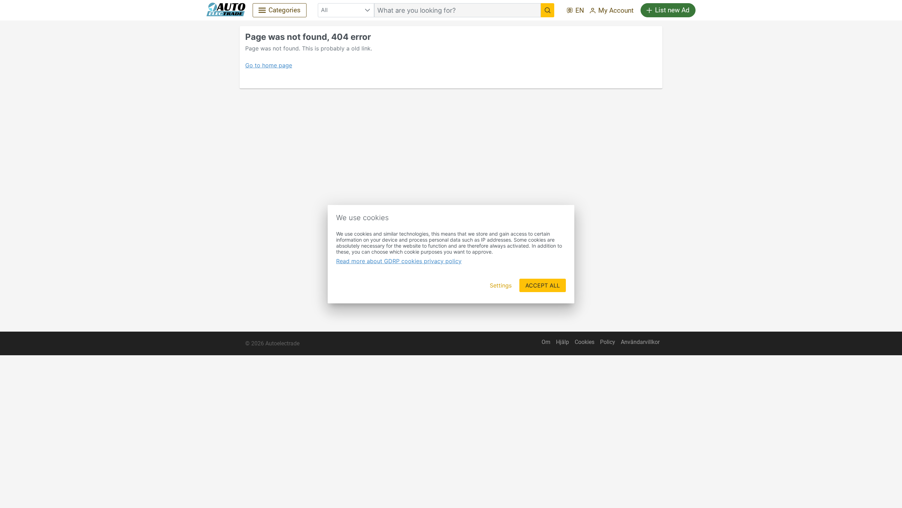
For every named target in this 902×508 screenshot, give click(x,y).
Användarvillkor (640, 342)
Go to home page (268, 65)
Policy (607, 342)
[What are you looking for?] (547, 10)
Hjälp (562, 342)
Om (546, 342)
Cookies (584, 342)
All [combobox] (324, 9)
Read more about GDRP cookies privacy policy (399, 261)
